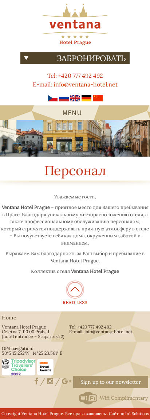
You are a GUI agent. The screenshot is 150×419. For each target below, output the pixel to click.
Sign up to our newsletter (110, 382)
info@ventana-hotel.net (86, 84)
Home (9, 317)
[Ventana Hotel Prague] (75, 23)
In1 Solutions (137, 413)
